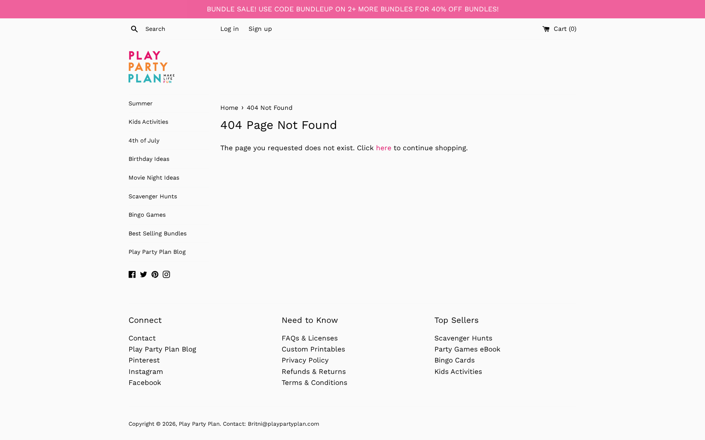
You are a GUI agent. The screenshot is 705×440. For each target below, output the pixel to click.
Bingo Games (147, 214)
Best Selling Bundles (158, 233)
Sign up (260, 28)
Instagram (146, 371)
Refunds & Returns (314, 371)
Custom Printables (313, 349)
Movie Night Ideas (154, 177)
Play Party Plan (199, 424)
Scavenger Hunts (153, 196)
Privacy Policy (305, 360)
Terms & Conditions (314, 382)
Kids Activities (148, 121)
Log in (229, 28)
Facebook (145, 382)
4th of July (144, 140)
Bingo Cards (454, 360)
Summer (141, 103)
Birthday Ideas (149, 158)
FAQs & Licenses (310, 338)
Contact (142, 338)
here (383, 148)
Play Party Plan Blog (157, 251)
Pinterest (144, 360)
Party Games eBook (467, 349)
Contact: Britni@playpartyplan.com (271, 424)
